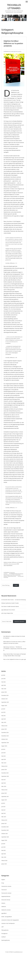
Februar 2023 (4, 789)
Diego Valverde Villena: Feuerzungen (13, 655)
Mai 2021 (3, 810)
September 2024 (5, 742)
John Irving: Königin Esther (7, 613)
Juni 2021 (3, 806)
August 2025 (4, 705)
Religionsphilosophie (12, 576)
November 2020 (5, 830)
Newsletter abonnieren (19, 621)
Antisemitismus (20, 573)
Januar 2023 (4, 793)
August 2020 (4, 840)
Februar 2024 (4, 766)
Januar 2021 (4, 823)
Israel (11, 574)
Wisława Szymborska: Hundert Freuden (10, 603)
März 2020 (3, 857)
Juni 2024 (3, 752)
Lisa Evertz (19, 51)
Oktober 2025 (4, 698)
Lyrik (2, 926)
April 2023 (3, 783)
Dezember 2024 (4, 732)
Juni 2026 (3, 678)
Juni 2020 (3, 847)
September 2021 (5, 796)
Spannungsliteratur (5, 940)
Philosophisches (4, 930)
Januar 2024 (4, 769)
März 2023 (3, 786)
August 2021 (4, 799)
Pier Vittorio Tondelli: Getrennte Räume (10, 606)
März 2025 (3, 722)
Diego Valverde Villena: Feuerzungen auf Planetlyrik (14, 654)
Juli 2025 (3, 709)
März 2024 (3, 762)
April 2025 (3, 719)
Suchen (16, 585)
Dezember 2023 (4, 773)
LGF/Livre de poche (12, 564)
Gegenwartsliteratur (5, 896)
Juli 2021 (3, 803)
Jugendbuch (4, 913)
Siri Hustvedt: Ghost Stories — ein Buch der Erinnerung (13, 599)
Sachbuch (5, 573)
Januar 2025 (4, 729)
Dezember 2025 (4, 695)
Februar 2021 (4, 820)
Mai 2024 (3, 756)
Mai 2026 (3, 682)
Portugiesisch (4, 933)
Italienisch (3, 906)
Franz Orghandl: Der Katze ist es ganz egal (16, 659)
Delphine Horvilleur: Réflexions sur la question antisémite (13, 43)
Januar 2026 (4, 692)
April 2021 (3, 813)
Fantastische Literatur (6, 886)
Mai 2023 (3, 779)
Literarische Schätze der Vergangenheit (10, 920)
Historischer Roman (5, 899)
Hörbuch (3, 903)
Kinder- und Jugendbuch (6, 916)
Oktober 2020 (4, 833)
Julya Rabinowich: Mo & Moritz (8, 609)
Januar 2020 (4, 864)
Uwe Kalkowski (6, 636)
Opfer (14, 574)
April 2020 (3, 853)
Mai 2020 (3, 850)
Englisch (3, 879)
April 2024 (3, 759)
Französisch (12, 572)
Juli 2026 (3, 675)
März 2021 (3, 816)
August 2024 (4, 746)
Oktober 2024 (4, 739)
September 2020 (5, 837)
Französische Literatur (6, 893)
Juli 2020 (3, 843)
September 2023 (5, 776)
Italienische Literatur (6, 910)
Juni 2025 (3, 712)
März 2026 (3, 688)
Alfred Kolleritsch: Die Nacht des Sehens (12, 641)
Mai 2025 (3, 715)
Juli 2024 (3, 749)
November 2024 (5, 735)
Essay (5, 574)
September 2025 (5, 702)
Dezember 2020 (4, 826)
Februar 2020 (4, 860)
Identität (8, 574)
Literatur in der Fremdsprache (8, 923)
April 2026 (3, 685)
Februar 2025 (4, 725)
